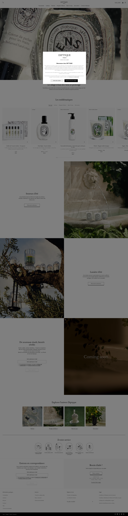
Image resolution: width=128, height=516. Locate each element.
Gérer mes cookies (57, 80)
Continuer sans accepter (64, 59)
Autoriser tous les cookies (71, 80)
